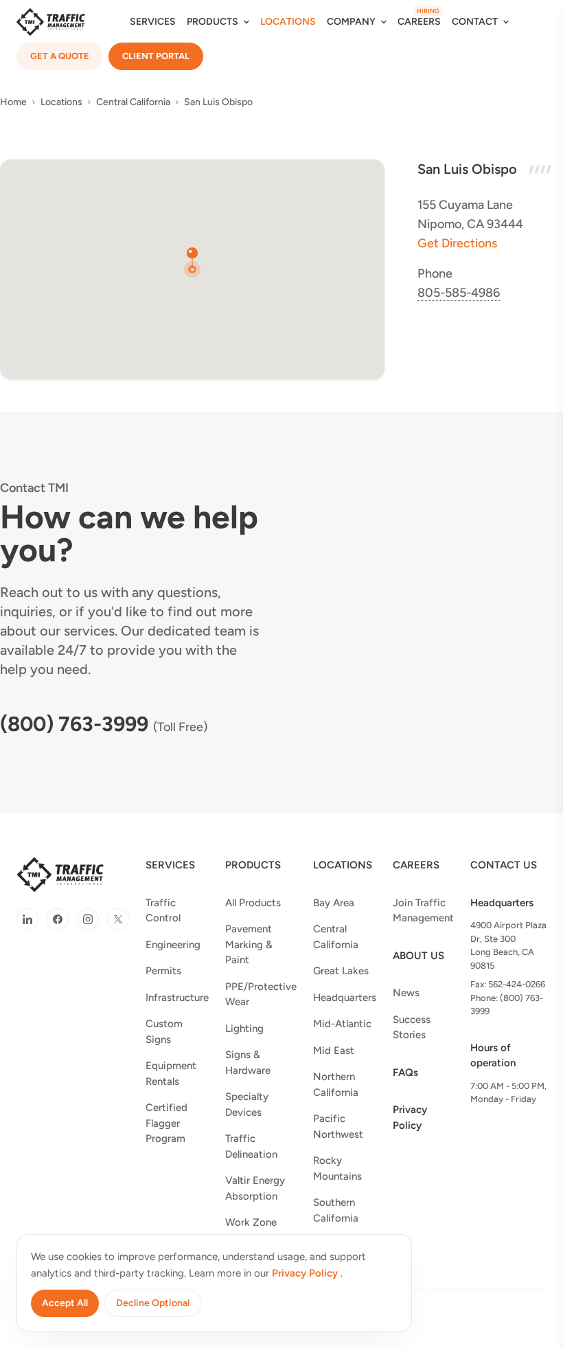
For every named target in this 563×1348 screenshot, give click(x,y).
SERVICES (153, 21)
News (406, 993)
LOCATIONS (288, 21)
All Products (253, 903)
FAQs (405, 1072)
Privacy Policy (410, 1117)
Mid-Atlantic (342, 1024)
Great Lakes (341, 971)
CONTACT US (503, 865)
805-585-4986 (458, 292)
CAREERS (419, 21)
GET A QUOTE (59, 56)
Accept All (65, 1303)
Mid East (333, 1050)
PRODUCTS (253, 865)
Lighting (244, 1028)
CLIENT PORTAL (155, 56)
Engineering (173, 945)
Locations (61, 102)
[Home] (50, 22)
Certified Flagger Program (166, 1123)
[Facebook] (58, 919)
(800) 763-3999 (74, 724)
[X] (118, 919)
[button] (192, 262)
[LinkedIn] (27, 919)
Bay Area (333, 903)
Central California (133, 102)
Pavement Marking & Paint (249, 944)
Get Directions (457, 243)
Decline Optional (152, 1303)
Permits (163, 971)
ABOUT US (418, 956)
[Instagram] (88, 919)
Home (13, 102)
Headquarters (344, 997)
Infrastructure (177, 997)
